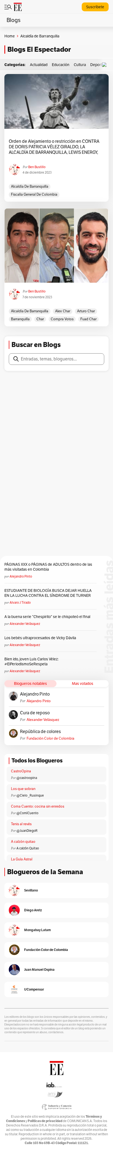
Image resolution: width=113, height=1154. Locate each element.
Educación (60, 64)
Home (9, 36)
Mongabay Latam (37, 930)
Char (40, 319)
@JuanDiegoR (27, 830)
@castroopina (26, 778)
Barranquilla (20, 319)
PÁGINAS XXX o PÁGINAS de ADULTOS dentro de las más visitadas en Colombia (48, 567)
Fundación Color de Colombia (50, 738)
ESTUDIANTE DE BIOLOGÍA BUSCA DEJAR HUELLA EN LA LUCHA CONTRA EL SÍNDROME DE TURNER (48, 593)
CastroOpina (21, 771)
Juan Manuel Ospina (39, 969)
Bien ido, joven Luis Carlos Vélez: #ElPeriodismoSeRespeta (31, 661)
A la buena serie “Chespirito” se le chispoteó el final (47, 616)
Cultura (80, 64)
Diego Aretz (33, 910)
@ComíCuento (27, 813)
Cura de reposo (35, 713)
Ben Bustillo (37, 167)
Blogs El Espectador (39, 49)
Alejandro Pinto (21, 576)
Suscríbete (95, 6)
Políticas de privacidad (45, 1121)
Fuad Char (88, 319)
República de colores (40, 731)
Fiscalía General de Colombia (34, 194)
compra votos (62, 319)
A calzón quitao (23, 841)
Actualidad (38, 64)
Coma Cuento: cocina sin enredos (37, 806)
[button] (105, 65)
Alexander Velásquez (25, 624)
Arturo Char (86, 311)
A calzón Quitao (27, 848)
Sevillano (31, 890)
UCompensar (34, 989)
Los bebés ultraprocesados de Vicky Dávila (41, 637)
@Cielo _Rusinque (30, 795)
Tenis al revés (21, 824)
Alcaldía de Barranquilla (29, 186)
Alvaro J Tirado (20, 602)
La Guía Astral (21, 859)
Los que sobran (23, 788)
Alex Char (62, 311)
